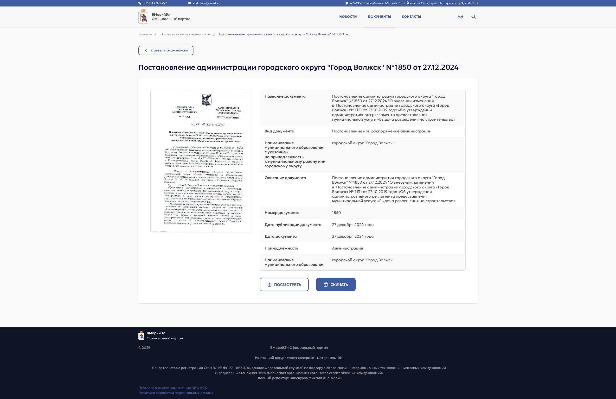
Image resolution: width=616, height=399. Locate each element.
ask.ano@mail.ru (206, 3)
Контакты (411, 16)
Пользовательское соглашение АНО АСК (172, 388)
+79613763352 (155, 3)
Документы (379, 16)
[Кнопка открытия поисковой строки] (473, 16)
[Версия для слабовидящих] (460, 16)
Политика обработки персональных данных (176, 393)
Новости (348, 16)
